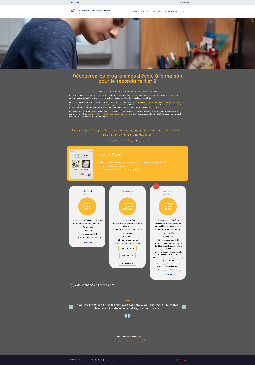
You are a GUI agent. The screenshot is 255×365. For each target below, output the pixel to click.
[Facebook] (69, 2)
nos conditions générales (137, 341)
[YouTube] (78, 2)
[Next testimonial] (184, 307)
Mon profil (132, 141)
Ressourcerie (172, 11)
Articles (157, 11)
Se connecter (184, 2)
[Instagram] (72, 2)
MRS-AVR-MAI (127, 263)
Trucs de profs (141, 11)
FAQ (184, 11)
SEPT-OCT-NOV (127, 248)
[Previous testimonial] (71, 307)
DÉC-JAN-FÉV (127, 255)
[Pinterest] (75, 2)
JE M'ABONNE (87, 242)
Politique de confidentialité (129, 360)
